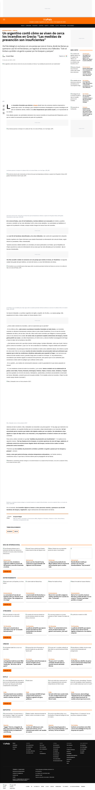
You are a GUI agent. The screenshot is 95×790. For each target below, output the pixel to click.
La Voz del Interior (74, 786)
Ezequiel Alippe (10, 56)
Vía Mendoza (43, 753)
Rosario (35, 25)
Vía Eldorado (56, 747)
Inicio (22, 25)
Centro (41, 25)
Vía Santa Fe (56, 753)
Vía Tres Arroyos (30, 751)
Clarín (27, 786)
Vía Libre (82, 751)
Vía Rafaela (56, 754)
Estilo (68, 761)
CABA (14, 749)
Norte (47, 25)
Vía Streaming (83, 747)
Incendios (9, 531)
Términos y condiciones (18, 769)
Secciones (70, 25)
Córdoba (28, 25)
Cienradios (58, 786)
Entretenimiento (71, 757)
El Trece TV (37, 786)
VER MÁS (6, 571)
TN (31, 786)
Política (69, 751)
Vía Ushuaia (69, 745)
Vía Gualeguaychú (57, 760)
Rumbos (82, 753)
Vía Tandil (28, 749)
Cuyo (57, 25)
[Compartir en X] (3, 113)
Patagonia (63, 25)
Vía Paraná (56, 756)
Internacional (7, 30)
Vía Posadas (56, 745)
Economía (69, 753)
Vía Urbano (83, 745)
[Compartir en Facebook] (3, 106)
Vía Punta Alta (29, 753)
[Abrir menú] (16, 19)
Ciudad (52, 786)
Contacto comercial (18, 773)
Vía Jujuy (42, 745)
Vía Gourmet (83, 749)
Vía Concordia (56, 758)
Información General (72, 755)
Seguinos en (62, 56)
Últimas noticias (71, 749)
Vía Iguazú (55, 749)
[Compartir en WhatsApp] (3, 109)
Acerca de (15, 775)
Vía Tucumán (43, 747)
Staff (14, 777)
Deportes (69, 759)
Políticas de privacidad (18, 771)
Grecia (15, 30)
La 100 (47, 786)
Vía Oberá (55, 751)
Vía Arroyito (29, 747)
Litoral (52, 25)
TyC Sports (65, 786)
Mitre (42, 786)
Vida (68, 763)
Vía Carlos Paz (29, 745)
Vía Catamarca (43, 749)
